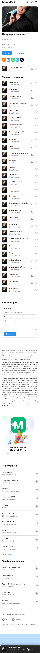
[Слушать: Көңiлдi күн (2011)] (36, 514)
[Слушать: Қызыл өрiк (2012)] (36, 498)
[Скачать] (31, 68)
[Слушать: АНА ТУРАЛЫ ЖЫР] (36, 523)
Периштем (12, 160)
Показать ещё (7, 554)
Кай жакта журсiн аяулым (18, 153)
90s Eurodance (7, 592)
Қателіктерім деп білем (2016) (19, 203)
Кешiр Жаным (14, 110)
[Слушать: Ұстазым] (36, 539)
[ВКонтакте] (8, 60)
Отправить (10, 334)
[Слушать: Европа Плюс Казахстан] (36, 568)
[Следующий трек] (32, 649)
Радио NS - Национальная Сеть (13, 584)
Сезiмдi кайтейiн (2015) (17, 267)
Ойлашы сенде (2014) (17, 132)
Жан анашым (13, 274)
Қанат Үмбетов (7, 39)
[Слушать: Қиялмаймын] (36, 473)
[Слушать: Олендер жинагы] (36, 548)
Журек (11, 146)
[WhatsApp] (13, 60)
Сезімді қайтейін (15, 210)
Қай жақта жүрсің (15, 182)
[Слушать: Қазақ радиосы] (36, 577)
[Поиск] (26, 1)
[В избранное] (36, 68)
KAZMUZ (8, 1)
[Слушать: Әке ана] (36, 531)
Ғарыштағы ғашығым (16, 231)
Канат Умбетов (14, 84)
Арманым (12, 139)
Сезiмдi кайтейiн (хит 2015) (18, 239)
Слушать (7, 53)
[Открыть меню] (36, 1)
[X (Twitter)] (22, 60)
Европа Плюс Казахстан (11, 567)
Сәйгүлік (12, 253)
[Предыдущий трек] (24, 649)
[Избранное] (31, 2)
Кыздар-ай (13, 174)
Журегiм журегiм (15, 96)
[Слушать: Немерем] (36, 490)
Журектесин (13, 82)
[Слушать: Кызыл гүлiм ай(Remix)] (36, 481)
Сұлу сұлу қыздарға (16, 67)
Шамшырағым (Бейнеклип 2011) (19, 103)
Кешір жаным (13, 217)
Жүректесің (13, 224)
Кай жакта (12, 196)
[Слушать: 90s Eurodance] (36, 593)
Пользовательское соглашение (13, 614)
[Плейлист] (37, 649)
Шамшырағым (14, 281)
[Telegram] (17, 60)
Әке (10, 246)
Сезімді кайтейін (15, 260)
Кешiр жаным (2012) (16, 125)
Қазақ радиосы (7, 576)
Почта (8, 619)
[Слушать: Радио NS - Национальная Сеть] (36, 585)
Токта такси (13, 167)
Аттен (11, 189)
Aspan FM (5, 600)
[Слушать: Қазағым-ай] (36, 506)
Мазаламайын (14, 89)
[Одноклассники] (4, 60)
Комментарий (9, 317)
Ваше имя (7, 308)
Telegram (18, 619)
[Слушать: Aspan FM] (36, 601)
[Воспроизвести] (4, 68)
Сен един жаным (15, 118)
